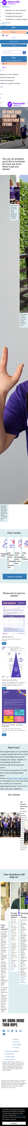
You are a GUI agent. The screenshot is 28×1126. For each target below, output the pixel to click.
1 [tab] (13, 868)
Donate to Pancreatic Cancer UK (14, 60)
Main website (17, 1045)
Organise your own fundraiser (15, 10)
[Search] (24, 52)
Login (14, 45)
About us (16, 1039)
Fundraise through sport (13, 13)
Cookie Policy (20, 1115)
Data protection (10, 1059)
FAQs (4, 26)
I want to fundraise (14, 576)
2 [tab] (15, 868)
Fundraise (5, 7)
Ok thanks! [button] (14, 1123)
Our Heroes (6, 23)
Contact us (6, 29)
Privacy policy (9, 1054)
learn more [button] (13, 1119)
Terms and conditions (12, 1051)
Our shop (16, 1047)
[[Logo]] (14, 2)
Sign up (14, 32)
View (4, 643)
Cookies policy (9, 1057)
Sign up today (6, 129)
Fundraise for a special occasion (16, 19)
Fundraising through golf (13, 16)
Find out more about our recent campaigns (23, 979)
